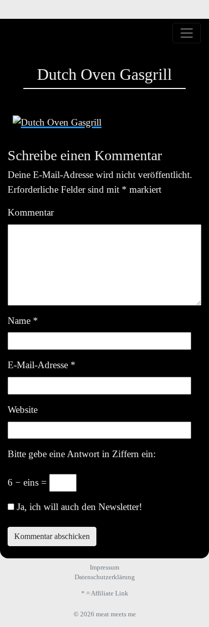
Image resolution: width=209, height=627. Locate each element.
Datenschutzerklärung (105, 577)
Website (23, 409)
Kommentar (31, 212)
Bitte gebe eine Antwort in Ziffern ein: (82, 454)
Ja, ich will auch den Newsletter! (78, 506)
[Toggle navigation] (186, 33)
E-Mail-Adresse (42, 365)
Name (23, 320)
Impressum (104, 567)
